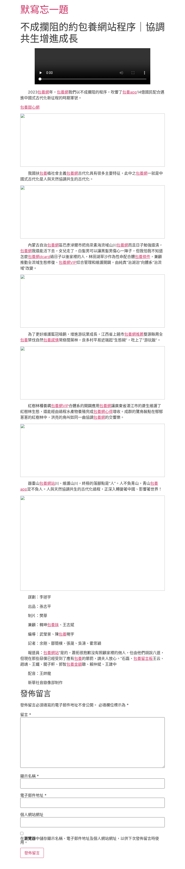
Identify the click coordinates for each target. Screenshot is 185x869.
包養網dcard (39, 256)
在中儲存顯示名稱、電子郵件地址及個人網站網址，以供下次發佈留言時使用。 (89, 840)
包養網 (43, 92)
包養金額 (74, 664)
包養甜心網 (30, 107)
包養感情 (51, 340)
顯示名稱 (29, 776)
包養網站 (47, 483)
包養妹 (53, 624)
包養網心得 (103, 411)
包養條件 (142, 256)
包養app (129, 92)
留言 (25, 714)
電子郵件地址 (33, 795)
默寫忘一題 (44, 9)
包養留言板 (143, 658)
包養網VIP (67, 262)
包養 (43, 173)
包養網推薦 (134, 334)
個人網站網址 (31, 814)
